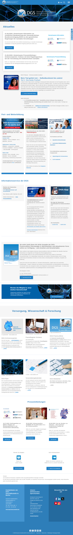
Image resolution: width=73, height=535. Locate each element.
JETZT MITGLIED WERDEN (57, 296)
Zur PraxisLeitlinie (27, 277)
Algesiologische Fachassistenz (60, 156)
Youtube (38, 531)
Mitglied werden (18, 468)
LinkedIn (35, 531)
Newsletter (43, 531)
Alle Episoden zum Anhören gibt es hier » (36, 226)
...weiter (5, 348)
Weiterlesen (9, 47)
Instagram (40, 531)
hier (13, 162)
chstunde (36, 229)
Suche (64, 2)
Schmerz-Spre (30, 229)
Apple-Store (63, 224)
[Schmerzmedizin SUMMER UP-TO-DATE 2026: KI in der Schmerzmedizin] (36, 413)
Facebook (30, 531)
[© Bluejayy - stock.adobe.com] (19, 457)
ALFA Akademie (56, 159)
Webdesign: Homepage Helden (53, 532)
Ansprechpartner (34, 516)
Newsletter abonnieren (55, 468)
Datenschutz (44, 532)
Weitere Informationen (42, 107)
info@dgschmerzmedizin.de (12, 509)
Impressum (38, 532)
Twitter (33, 531)
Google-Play (55, 224)
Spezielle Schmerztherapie (59, 139)
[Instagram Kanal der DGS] (59, 502)
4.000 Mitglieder (15, 340)
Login (61, 2)
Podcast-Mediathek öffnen (30, 93)
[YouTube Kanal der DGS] (55, 502)
